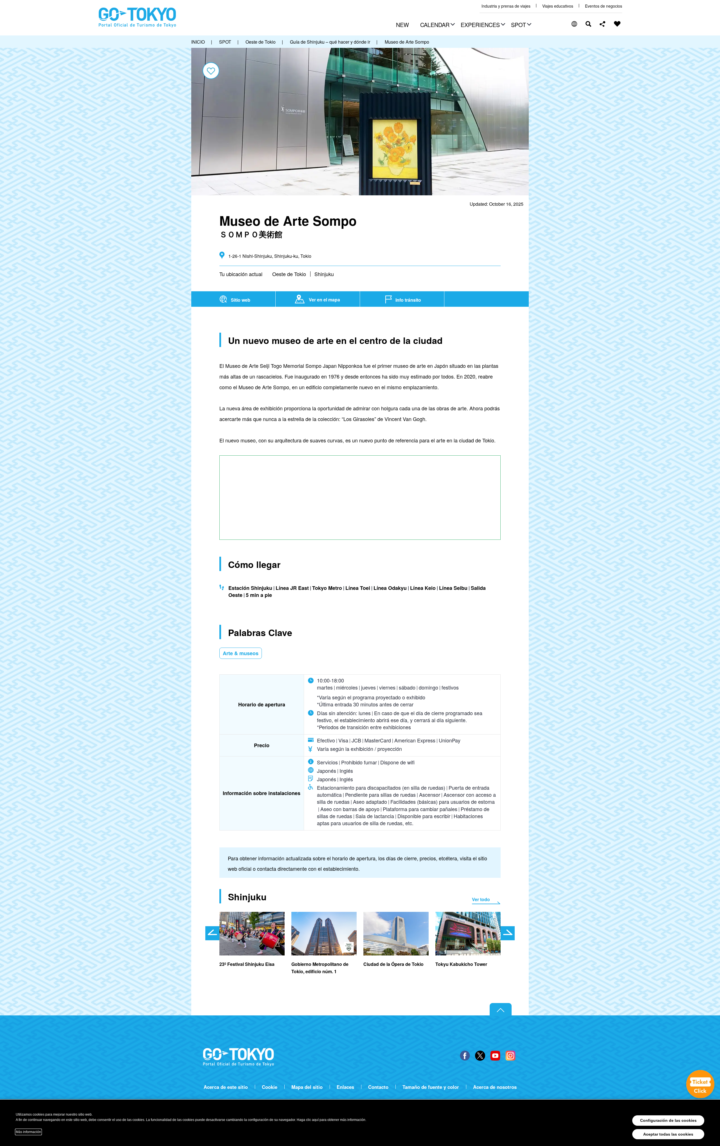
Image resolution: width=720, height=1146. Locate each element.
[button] (437, 25)
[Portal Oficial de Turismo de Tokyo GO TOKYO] (137, 17)
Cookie (269, 1087)
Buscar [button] (588, 24)
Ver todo (481, 899)
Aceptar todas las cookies (668, 1134)
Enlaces (345, 1087)
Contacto (378, 1087)
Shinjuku (324, 273)
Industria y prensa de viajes (506, 6)
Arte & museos (240, 653)
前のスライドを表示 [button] (212, 933)
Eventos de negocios (603, 6)
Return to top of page (501, 1009)
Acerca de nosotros (495, 1087)
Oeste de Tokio (289, 273)
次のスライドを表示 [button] (508, 933)
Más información (28, 1132)
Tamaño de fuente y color (430, 1087)
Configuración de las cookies (668, 1120)
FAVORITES (617, 24)
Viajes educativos (557, 6)
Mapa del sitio (307, 1087)
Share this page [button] (603, 24)
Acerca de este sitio (226, 1087)
